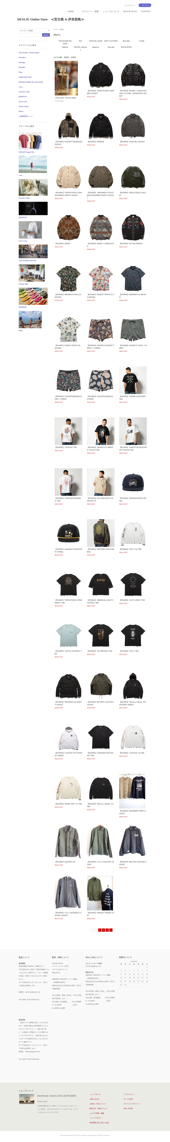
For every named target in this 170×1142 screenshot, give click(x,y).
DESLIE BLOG (130, 11)
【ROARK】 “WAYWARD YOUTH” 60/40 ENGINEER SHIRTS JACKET (100, 195)
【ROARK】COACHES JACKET (132, 142)
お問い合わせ (94, 1099)
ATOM (130, 1108)
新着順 (73, 57)
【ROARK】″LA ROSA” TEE (66, 447)
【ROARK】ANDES (62, 244)
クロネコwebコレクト (94, 966)
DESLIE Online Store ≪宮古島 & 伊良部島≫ (50, 19)
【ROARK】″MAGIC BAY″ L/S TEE (68, 804)
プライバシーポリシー (132, 1104)
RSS (125, 1108)
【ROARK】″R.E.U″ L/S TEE (130, 549)
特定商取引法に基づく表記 (99, 1123)
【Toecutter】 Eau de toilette (65, 98)
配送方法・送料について (98, 1108)
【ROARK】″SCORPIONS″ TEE (99, 651)
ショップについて (111, 11)
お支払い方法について (98, 1104)
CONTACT (146, 11)
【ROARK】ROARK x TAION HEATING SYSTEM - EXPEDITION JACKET (133, 93)
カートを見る (128, 1099)
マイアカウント (130, 5)
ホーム (56, 29)
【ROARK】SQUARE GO (65, 862)
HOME (71, 11)
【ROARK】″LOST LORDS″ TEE (132, 600)
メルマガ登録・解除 (97, 1113)
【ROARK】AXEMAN (95, 142)
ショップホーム (95, 1094)
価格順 (66, 57)
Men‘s (62, 29)
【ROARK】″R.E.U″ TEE (129, 651)
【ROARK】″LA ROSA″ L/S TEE (131, 753)
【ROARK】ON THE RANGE (130, 244)
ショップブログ (95, 1118)
